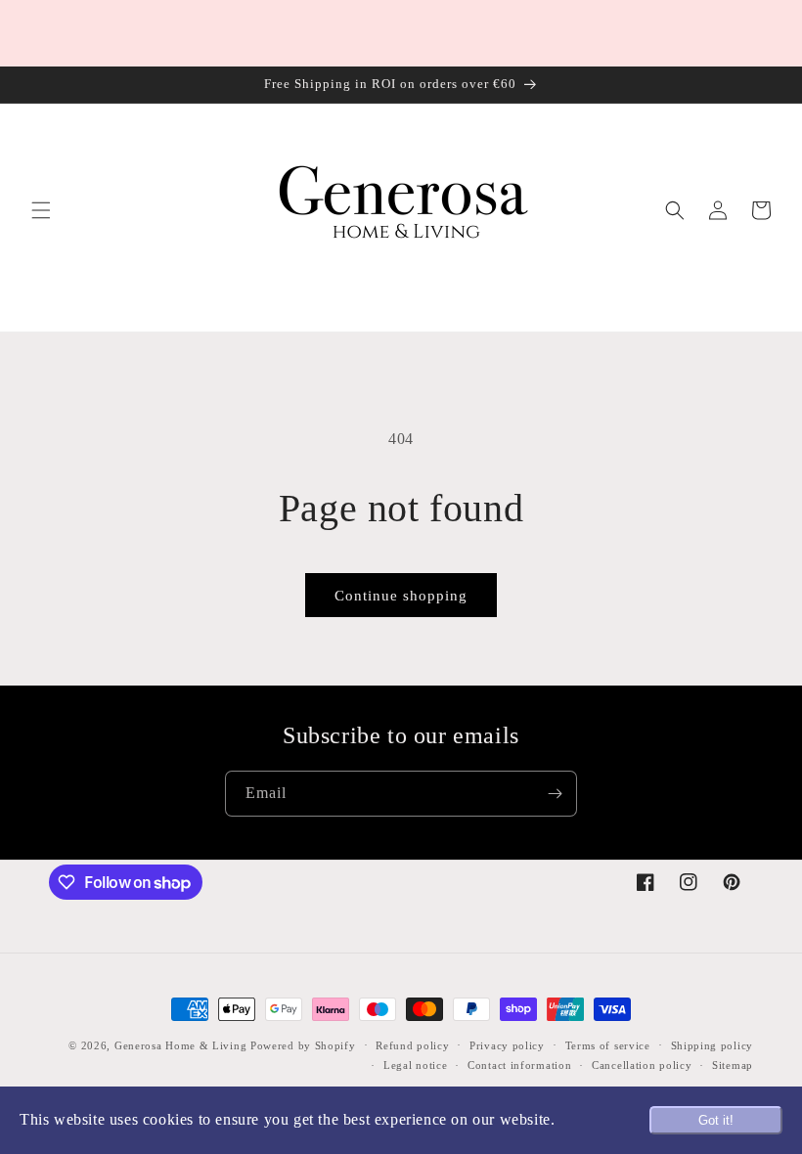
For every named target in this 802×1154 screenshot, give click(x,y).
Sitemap (732, 1065)
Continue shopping (401, 595)
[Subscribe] (554, 794)
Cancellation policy (641, 1065)
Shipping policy (712, 1045)
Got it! (716, 1120)
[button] (41, 210)
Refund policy (412, 1045)
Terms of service (607, 1045)
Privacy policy (507, 1045)
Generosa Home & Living (180, 1045)
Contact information (519, 1065)
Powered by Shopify (303, 1045)
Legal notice (415, 1065)
